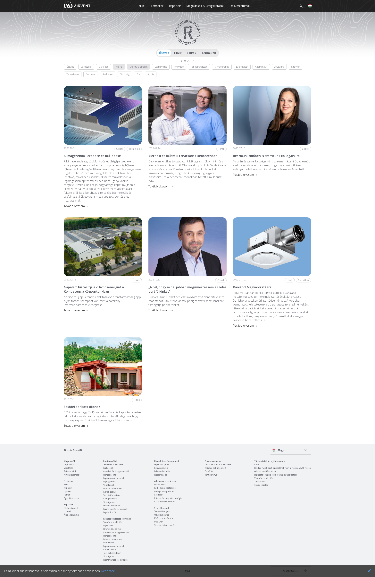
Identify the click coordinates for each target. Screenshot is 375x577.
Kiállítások (108, 74)
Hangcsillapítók (110, 474)
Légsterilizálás (160, 474)
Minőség (67, 488)
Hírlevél (67, 511)
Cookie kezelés (261, 485)
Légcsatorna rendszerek (113, 478)
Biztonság (124, 74)
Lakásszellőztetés (162, 471)
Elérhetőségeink (71, 508)
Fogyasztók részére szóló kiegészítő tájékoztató (275, 474)
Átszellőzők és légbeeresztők (116, 471)
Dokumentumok (240, 6)
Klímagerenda (221, 66)
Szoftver (295, 66)
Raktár (67, 494)
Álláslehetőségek (71, 514)
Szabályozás (160, 66)
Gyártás (67, 491)
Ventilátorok (108, 485)
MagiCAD (158, 521)
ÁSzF (256, 464)
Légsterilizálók (109, 512)
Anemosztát (261, 66)
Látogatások (242, 66)
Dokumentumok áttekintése (218, 464)
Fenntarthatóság (199, 66)
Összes (164, 53)
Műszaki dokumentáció (215, 468)
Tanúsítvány (72, 74)
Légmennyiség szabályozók (115, 509)
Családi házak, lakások (164, 501)
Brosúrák (209, 471)
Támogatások (260, 481)
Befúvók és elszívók (112, 505)
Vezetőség (68, 468)
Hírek (178, 53)
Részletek (107, 571)
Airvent (67, 450)
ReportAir (175, 6)
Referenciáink (70, 471)
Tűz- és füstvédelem (112, 495)
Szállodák (158, 494)
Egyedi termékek (71, 498)
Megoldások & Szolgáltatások (205, 6)
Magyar (281, 450)
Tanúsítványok (211, 474)
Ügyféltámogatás (161, 514)
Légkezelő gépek (161, 464)
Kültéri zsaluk (109, 491)
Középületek (160, 484)
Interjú (118, 66)
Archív (150, 74)
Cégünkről (69, 464)
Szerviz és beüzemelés (164, 525)
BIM (138, 74)
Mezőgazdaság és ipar (164, 491)
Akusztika (279, 66)
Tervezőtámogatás (162, 511)
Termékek (157, 6)
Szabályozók (109, 502)
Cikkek (191, 53)
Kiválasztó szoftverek (163, 518)
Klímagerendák (110, 498)
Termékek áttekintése (113, 464)
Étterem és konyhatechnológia (168, 498)
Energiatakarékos (138, 66)
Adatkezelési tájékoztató (265, 471)
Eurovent (91, 74)
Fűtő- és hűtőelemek (112, 488)
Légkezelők (108, 468)
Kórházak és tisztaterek (165, 488)
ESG (66, 484)
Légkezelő (86, 66)
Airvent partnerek (72, 474)
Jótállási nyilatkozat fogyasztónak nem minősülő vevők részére (282, 468)
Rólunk (141, 6)
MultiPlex (103, 66)
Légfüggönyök (109, 481)
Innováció (179, 66)
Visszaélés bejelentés (263, 478)
